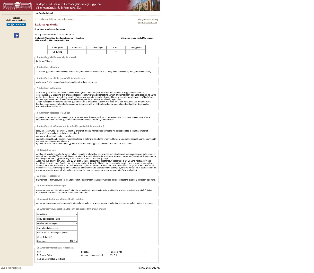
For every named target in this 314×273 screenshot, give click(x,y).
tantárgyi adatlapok (44, 13)
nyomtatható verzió (66, 19)
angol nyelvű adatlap (147, 23)
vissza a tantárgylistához (45, 19)
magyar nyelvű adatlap (148, 20)
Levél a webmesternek (11, 268)
